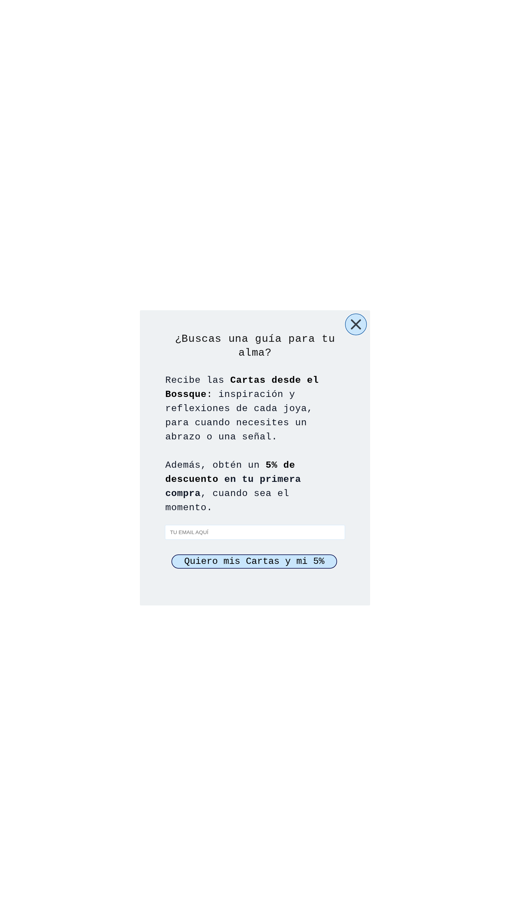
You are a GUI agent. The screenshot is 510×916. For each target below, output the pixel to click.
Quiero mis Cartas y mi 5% (254, 561)
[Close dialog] (356, 324)
